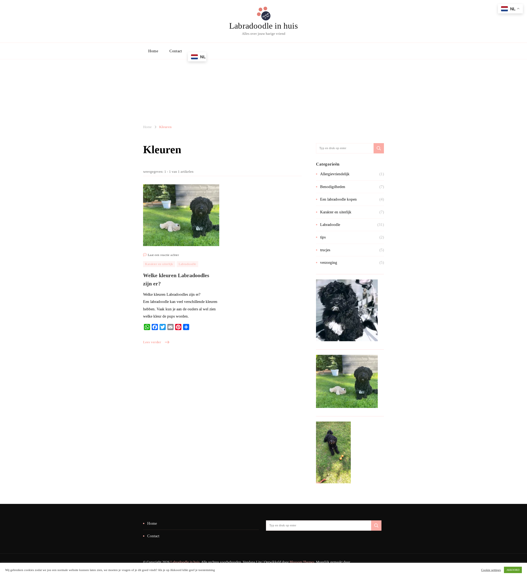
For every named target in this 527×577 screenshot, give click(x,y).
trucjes (325, 250)
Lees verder (152, 342)
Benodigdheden (332, 187)
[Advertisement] (263, 93)
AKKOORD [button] (512, 569)
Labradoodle (187, 264)
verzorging (328, 262)
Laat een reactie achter (163, 255)
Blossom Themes (302, 562)
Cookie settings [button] (491, 570)
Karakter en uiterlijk (159, 264)
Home (153, 51)
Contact (175, 51)
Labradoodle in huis (263, 25)
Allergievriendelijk (335, 174)
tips (323, 237)
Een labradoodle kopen (338, 199)
